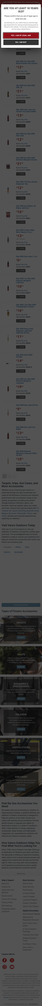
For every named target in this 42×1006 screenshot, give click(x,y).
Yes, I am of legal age (21, 35)
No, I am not (20, 42)
